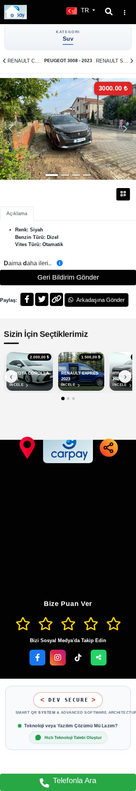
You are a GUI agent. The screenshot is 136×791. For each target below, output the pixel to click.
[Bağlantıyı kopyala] (56, 299)
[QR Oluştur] (123, 194)
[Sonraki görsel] (124, 129)
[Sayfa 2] (68, 398)
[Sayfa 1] (62, 398)
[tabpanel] (68, 129)
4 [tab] (87, 175)
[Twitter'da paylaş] (41, 299)
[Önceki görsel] (11, 129)
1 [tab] (51, 175)
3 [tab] (76, 175)
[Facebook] (37, 658)
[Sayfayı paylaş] (99, 658)
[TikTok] (78, 658)
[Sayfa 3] (73, 398)
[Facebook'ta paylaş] (27, 299)
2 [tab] (65, 175)
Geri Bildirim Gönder (68, 277)
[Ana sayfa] (12, 11)
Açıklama (16, 213)
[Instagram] (58, 658)
